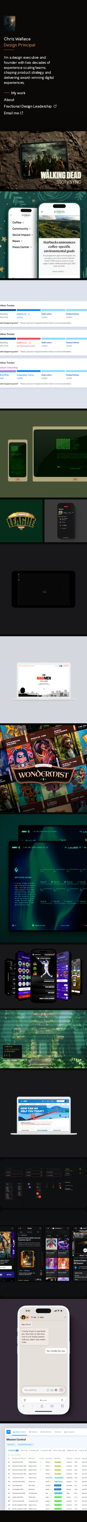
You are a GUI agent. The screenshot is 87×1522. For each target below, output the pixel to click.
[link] (9, 99)
